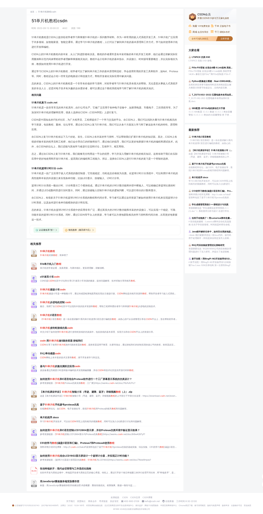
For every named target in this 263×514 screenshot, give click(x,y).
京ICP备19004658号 (50, 505)
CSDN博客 (148, 497)
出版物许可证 (236, 505)
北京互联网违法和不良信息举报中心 (119, 505)
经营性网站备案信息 (94, 505)
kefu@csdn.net (152, 501)
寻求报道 (103, 501)
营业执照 (247, 505)
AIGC (64, 28)
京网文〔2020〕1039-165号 (72, 505)
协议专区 (114, 501)
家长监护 (139, 505)
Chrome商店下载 (186, 505)
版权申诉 (225, 505)
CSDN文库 (135, 497)
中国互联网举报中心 (168, 505)
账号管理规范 (200, 505)
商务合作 (92, 501)
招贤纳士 (81, 501)
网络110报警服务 (152, 505)
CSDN (125, 497)
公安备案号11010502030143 (27, 505)
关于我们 (70, 501)
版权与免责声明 (213, 505)
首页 (32, 12)
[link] (32, 12)
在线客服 (169, 501)
